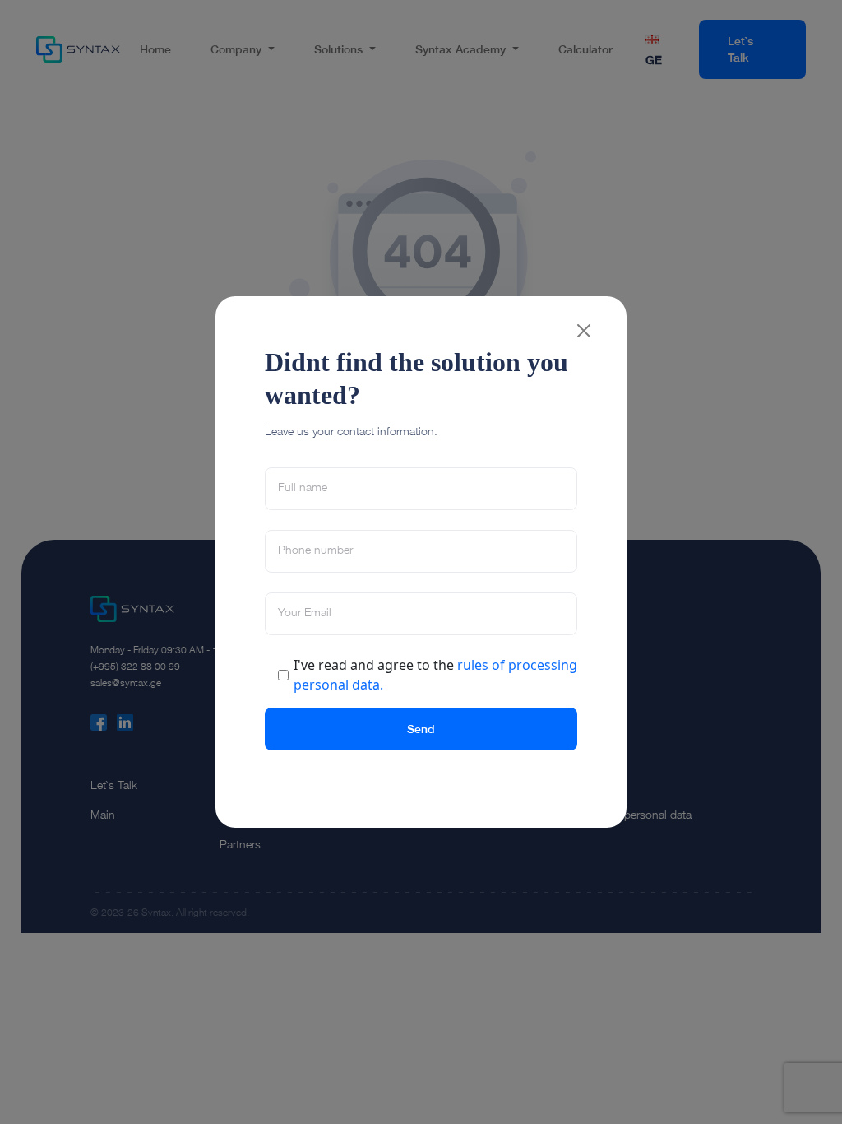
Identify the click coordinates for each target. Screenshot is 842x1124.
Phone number (315, 549)
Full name (302, 487)
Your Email (304, 612)
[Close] (584, 331)
